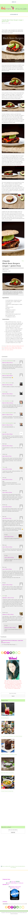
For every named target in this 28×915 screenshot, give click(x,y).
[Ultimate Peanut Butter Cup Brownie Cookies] (9, 746)
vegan (8, 349)
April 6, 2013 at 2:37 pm (6, 456)
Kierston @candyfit (6, 373)
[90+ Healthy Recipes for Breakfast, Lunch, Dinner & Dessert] (11, 728)
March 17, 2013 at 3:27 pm (7, 414)
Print (23, 260)
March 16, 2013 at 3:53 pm (7, 384)
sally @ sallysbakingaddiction (8, 412)
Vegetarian (19, 347)
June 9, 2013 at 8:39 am (7, 506)
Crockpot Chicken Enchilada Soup (7, 791)
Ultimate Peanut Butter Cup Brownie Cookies (9, 754)
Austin (3, 595)
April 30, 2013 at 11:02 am (7, 479)
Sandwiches (6, 347)
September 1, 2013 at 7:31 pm (8, 597)
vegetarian (11, 349)
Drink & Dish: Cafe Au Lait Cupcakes (7, 772)
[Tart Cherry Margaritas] (8, 709)
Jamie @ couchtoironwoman (7, 360)
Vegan (16, 347)
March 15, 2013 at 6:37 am (7, 362)
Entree (10, 346)
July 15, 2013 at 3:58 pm (7, 569)
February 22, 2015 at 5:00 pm (8, 614)
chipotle (13, 348)
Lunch (3, 347)
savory (10, 347)
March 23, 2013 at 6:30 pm (7, 434)
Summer (13, 347)
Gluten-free (14, 346)
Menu (13, 1)
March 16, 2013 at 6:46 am (7, 375)
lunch (3, 349)
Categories (13, 14)
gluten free (20, 348)
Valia (3, 432)
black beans (7, 348)
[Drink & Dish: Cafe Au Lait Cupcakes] (8, 764)
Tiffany (3, 467)
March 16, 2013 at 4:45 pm (7, 393)
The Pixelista (20, 912)
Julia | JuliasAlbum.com (6, 401)
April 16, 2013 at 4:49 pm (7, 469)
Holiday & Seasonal (20, 346)
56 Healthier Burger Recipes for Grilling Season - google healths (12, 640)
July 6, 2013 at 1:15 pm (6, 518)
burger (10, 348)
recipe (5, 349)
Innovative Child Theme (12, 912)
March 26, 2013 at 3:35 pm (7, 445)
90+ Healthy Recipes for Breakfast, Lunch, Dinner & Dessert (11, 736)
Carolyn (3, 391)
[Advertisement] (14, 810)
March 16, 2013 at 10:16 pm (7, 402)
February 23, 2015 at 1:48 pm (10, 627)
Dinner (8, 346)
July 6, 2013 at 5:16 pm (8, 536)
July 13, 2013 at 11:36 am (7, 547)
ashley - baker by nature (7, 382)
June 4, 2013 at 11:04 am (7, 492)
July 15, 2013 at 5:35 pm (9, 557)
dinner (16, 348)
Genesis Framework (14, 913)
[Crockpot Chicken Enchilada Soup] (8, 782)
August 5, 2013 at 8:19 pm (7, 584)
